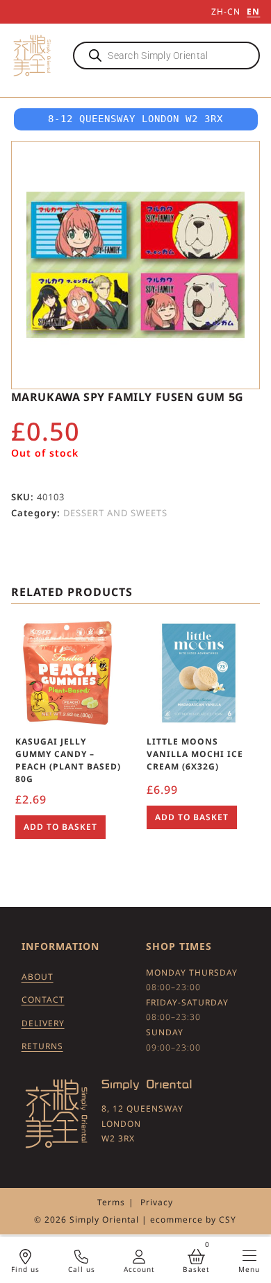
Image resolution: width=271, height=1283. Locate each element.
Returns (42, 1046)
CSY (227, 1219)
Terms (111, 1202)
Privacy (156, 1202)
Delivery (43, 1023)
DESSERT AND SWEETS (115, 513)
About (38, 977)
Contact (43, 999)
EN (253, 11)
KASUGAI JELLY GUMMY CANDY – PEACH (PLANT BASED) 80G (68, 760)
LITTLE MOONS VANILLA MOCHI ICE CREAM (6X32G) (195, 754)
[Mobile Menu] (249, 1255)
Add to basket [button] (60, 827)
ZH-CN (225, 11)
